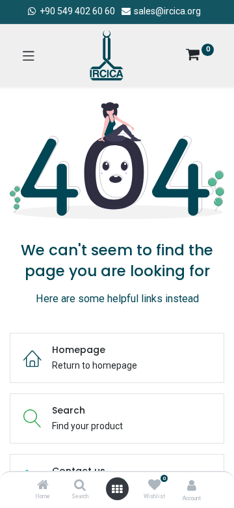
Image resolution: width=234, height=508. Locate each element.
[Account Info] (191, 485)
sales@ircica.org (166, 11)
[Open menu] (117, 489)
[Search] (80, 486)
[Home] (43, 486)
